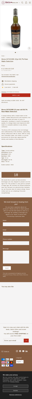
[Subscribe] (26, 341)
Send (7, 268)
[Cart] (26, 2)
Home (3, 55)
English (15, 2)
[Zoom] (29, 48)
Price (3, 65)
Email (4, 230)
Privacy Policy (12, 274)
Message (6, 248)
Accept (16, 386)
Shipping (4, 91)
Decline (15, 390)
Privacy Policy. (14, 381)
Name (4, 220)
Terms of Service (23, 274)
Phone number (7, 239)
